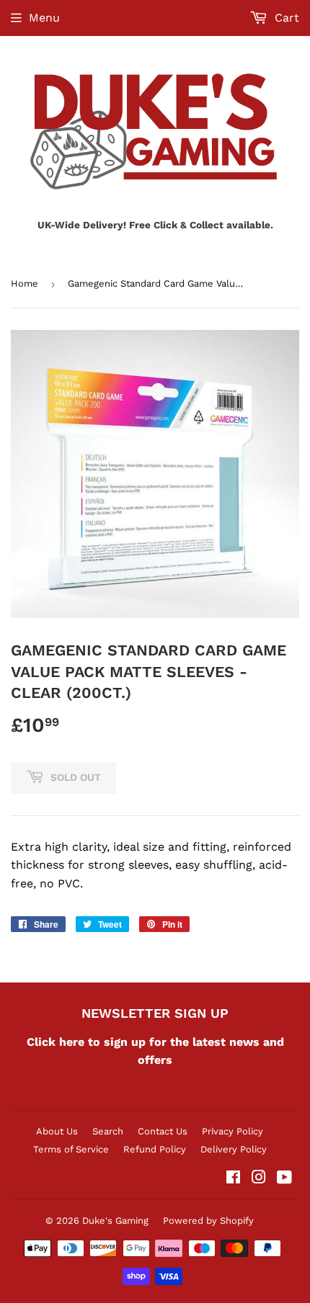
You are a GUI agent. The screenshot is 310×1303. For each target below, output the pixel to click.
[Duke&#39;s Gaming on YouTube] (284, 1179)
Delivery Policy (233, 1149)
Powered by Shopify (208, 1220)
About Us (57, 1131)
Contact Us (162, 1131)
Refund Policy (154, 1149)
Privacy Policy (232, 1131)
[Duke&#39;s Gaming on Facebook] (233, 1179)
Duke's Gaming (115, 1220)
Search (107, 1131)
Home (24, 283)
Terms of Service (71, 1149)
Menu (44, 17)
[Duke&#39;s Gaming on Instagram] (259, 1179)
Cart (285, 17)
